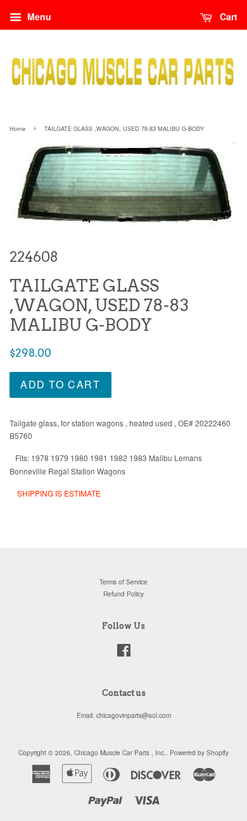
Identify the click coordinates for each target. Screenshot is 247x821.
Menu (38, 16)
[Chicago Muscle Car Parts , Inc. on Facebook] (124, 653)
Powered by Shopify (199, 752)
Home (17, 129)
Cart (227, 16)
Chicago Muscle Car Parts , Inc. (120, 752)
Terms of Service (123, 581)
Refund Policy (123, 593)
